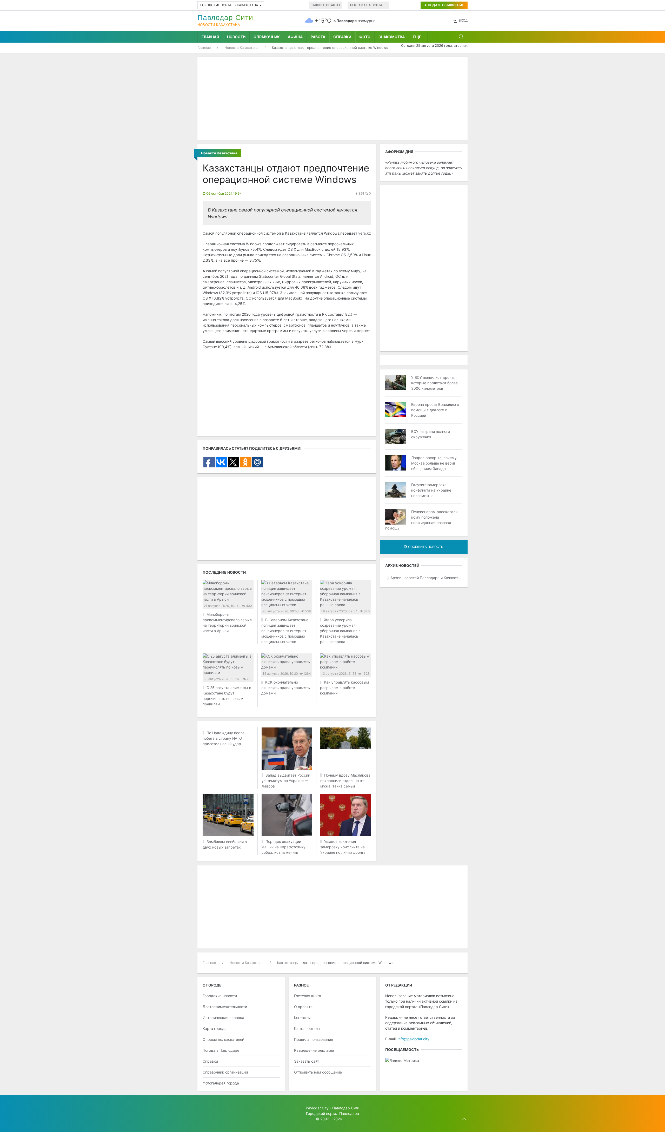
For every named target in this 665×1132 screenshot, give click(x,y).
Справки (342, 37)
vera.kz (364, 233)
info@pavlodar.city (413, 1039)
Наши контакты (326, 5)
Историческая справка (223, 1017)
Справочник (267, 37)
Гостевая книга (307, 996)
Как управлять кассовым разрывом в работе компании (344, 687)
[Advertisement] (332, 98)
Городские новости (220, 996)
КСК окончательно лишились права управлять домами (285, 687)
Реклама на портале (368, 5)
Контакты (302, 1017)
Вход (463, 20)
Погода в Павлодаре (221, 1050)
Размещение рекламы (314, 1050)
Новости (236, 37)
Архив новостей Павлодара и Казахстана (426, 577)
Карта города (215, 1028)
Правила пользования (313, 1039)
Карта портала (307, 1028)
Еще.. (418, 37)
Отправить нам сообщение (318, 1072)
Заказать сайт (306, 1061)
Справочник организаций (225, 1072)
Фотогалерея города (221, 1083)
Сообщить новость (425, 547)
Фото (364, 37)
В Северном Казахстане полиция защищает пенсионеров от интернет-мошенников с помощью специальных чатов (284, 631)
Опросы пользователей (223, 1039)
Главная (210, 37)
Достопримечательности (225, 1006)
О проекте (303, 1006)
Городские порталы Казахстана (229, 5)
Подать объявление (445, 5)
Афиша (295, 37)
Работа (318, 37)
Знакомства (391, 37)
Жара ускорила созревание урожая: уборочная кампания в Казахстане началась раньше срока (340, 631)
